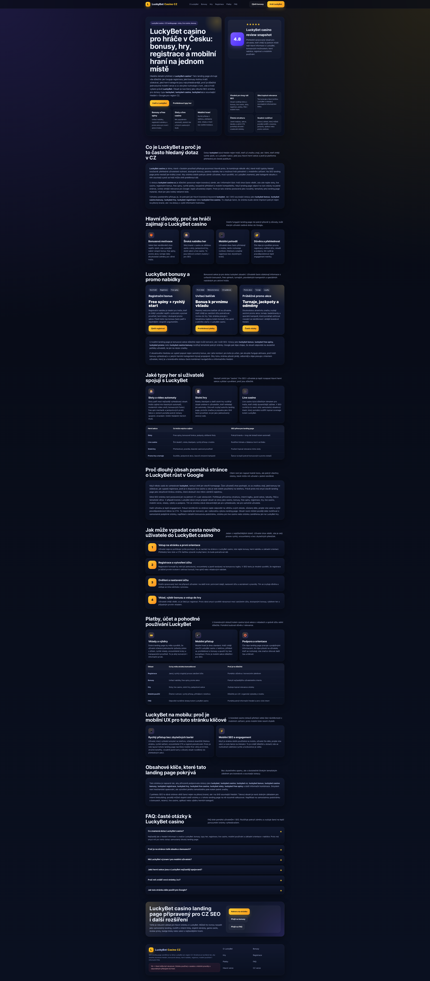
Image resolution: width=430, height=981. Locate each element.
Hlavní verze (228, 968)
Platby (228, 4)
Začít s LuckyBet (159, 103)
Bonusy (204, 4)
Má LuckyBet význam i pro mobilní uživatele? (170, 859)
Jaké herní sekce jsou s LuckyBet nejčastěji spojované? (175, 869)
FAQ (235, 4)
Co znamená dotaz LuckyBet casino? (166, 831)
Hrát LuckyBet (276, 4)
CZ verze (257, 968)
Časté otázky (250, 328)
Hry (211, 4)
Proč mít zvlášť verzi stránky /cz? (164, 880)
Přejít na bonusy (238, 919)
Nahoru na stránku (239, 911)
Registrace (219, 4)
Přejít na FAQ (236, 927)
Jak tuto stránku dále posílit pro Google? (167, 890)
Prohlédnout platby (206, 328)
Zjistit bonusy (258, 4)
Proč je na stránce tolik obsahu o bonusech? (169, 849)
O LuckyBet (193, 4)
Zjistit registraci (158, 328)
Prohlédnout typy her (182, 103)
